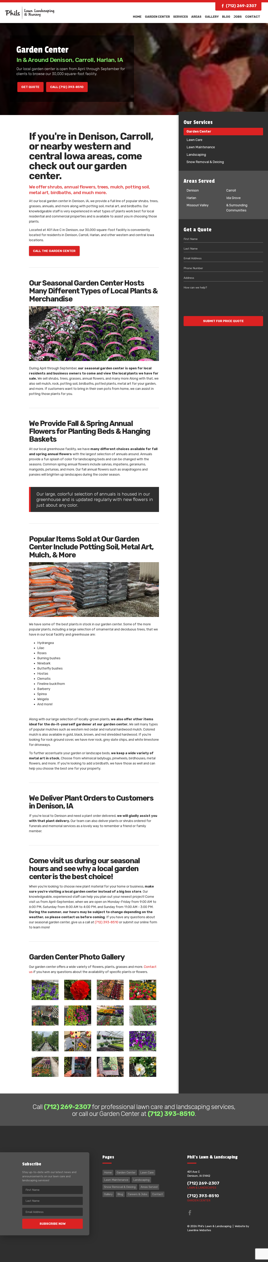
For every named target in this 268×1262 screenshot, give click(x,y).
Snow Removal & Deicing (205, 162)
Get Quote (30, 87)
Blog (226, 16)
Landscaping (196, 155)
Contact (252, 16)
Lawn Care (194, 140)
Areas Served (149, 1187)
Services (180, 16)
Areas (196, 16)
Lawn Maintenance (201, 147)
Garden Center (157, 16)
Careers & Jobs (137, 1194)
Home (137, 16)
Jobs (238, 16)
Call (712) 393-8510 (66, 87)
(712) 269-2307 (241, 5)
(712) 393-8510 (106, 922)
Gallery (212, 16)
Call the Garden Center (54, 251)
